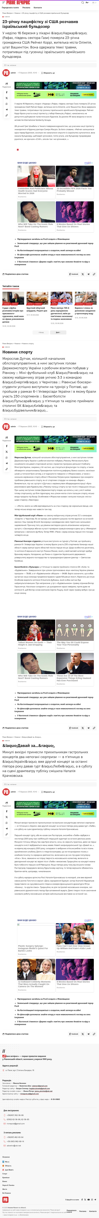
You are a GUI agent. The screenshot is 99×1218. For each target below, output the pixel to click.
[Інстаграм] (92, 1199)
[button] (4, 2)
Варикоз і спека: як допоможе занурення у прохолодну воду (85, 311)
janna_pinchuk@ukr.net (43, 1091)
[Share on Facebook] (7, 92)
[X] (85, 1199)
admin (13, 73)
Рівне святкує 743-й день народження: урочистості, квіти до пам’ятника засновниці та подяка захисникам (61, 313)
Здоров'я (79, 304)
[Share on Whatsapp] (7, 104)
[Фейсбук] (82, 1199)
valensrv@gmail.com (39, 1086)
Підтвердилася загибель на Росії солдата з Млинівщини (43, 239)
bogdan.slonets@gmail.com (39, 1088)
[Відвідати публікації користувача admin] (6, 72)
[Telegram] (95, 1199)
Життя (15, 304)
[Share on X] (7, 98)
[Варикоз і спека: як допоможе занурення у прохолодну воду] (86, 298)
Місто (54, 304)
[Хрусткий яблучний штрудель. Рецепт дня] (37, 298)
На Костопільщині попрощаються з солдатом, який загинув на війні (49, 250)
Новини (7, 16)
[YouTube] (88, 1199)
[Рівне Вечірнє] (22, 2)
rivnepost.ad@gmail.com (29, 1094)
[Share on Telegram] (7, 109)
